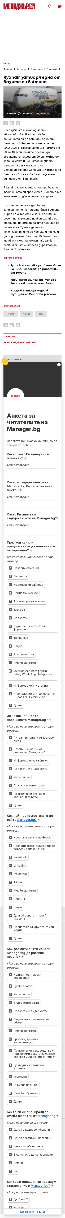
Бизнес (7, 63)
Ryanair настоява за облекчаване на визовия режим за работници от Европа (35, 269)
